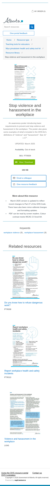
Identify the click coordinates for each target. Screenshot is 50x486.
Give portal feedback (18, 33)
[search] (31, 26)
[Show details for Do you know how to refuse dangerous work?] (25, 277)
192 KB (25, 170)
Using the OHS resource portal (14, 473)
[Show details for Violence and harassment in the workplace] (25, 413)
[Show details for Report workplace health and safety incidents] (25, 345)
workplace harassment (33, 232)
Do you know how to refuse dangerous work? (23, 304)
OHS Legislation (8, 475)
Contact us (37, 473)
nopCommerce (20, 480)
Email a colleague (24, 178)
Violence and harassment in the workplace (20, 440)
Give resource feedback (27, 184)
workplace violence (12, 232)
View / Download (26, 162)
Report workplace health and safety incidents (22, 372)
